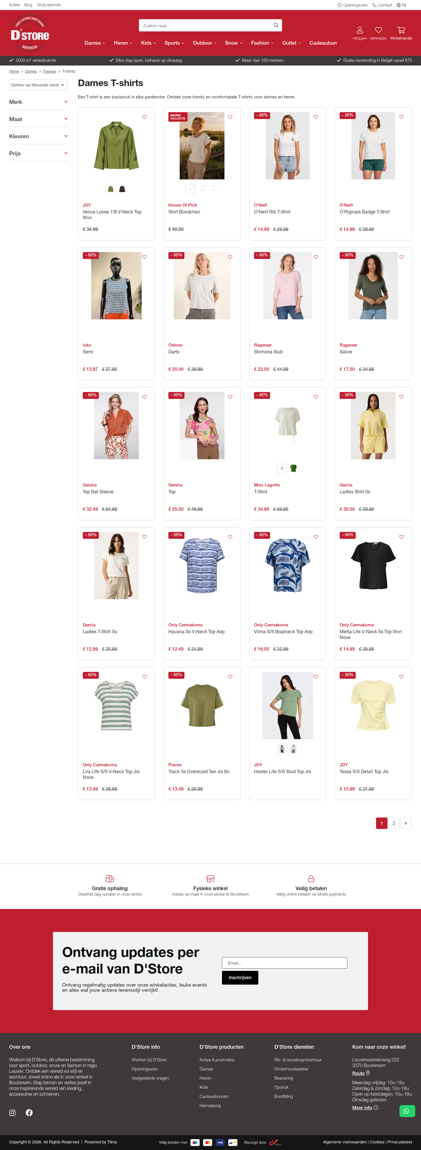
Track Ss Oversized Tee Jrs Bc (199, 772)
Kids (147, 43)
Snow (232, 43)
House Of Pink (182, 205)
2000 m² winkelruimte (35, 61)
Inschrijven (240, 978)
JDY (87, 205)
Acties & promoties (217, 1060)
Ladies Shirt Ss (355, 492)
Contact (384, 6)
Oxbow (175, 345)
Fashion (261, 43)
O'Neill (260, 205)
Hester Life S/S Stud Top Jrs (282, 772)
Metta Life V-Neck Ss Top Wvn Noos (371, 635)
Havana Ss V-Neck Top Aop (196, 632)
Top (172, 492)
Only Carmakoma (185, 625)
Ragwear (263, 345)
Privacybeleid (399, 1143)
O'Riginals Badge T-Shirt (365, 212)
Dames (93, 43)
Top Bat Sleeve (98, 492)
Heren (121, 43)
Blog (28, 5)
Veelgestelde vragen (150, 1078)
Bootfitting (283, 1097)
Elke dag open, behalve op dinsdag (148, 61)
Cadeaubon (323, 43)
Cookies (377, 1143)
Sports (173, 43)
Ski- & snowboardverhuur (298, 1060)
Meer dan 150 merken (262, 61)
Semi (88, 352)
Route (358, 1074)
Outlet (290, 43)
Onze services (49, 5)
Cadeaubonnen (214, 1097)
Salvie (346, 352)
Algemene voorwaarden (345, 1143)
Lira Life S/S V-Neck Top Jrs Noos (111, 775)
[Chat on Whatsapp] (407, 1111)
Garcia (346, 485)
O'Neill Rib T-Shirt (272, 212)
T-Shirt (260, 492)
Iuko (87, 345)
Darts (173, 352)
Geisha (90, 485)
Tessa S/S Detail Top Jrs (364, 772)
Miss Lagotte (267, 485)
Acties (14, 5)
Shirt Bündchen (184, 212)
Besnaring (283, 1078)
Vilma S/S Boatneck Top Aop (283, 632)
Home (14, 72)
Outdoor (203, 43)
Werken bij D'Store (149, 1060)
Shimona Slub (268, 352)
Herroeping (210, 1106)
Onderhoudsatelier (291, 1069)
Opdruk (281, 1088)
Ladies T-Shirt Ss (100, 632)
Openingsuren (355, 6)
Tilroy (112, 1143)
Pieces (175, 765)
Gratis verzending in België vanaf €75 (377, 61)
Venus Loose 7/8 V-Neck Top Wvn (112, 215)
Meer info (362, 1108)
